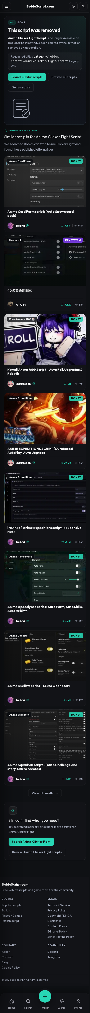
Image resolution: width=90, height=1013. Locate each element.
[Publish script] (45, 996)
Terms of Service (59, 905)
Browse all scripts (64, 77)
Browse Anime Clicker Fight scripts (37, 852)
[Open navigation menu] (7, 6)
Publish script (10, 921)
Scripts (6, 910)
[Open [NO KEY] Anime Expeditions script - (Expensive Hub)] (45, 510)
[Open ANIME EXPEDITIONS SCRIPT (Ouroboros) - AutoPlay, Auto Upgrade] (45, 431)
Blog (5, 962)
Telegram (54, 957)
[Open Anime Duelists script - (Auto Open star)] (45, 668)
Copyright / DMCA (60, 915)
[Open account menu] (83, 6)
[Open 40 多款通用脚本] (45, 273)
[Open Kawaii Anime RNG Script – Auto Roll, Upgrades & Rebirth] (45, 352)
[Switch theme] (73, 6)
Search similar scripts (27, 77)
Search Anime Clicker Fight (31, 841)
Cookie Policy (11, 967)
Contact (7, 957)
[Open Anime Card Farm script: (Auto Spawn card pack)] (45, 194)
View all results (45, 793)
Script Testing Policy (61, 937)
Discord (53, 952)
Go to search (21, 87)
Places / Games (12, 915)
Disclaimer (54, 921)
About (6, 952)
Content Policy (57, 926)
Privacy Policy (57, 910)
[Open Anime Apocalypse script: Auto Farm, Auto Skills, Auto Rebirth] (45, 589)
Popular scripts (12, 905)
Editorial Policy (57, 931)
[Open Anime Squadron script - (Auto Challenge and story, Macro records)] (45, 747)
